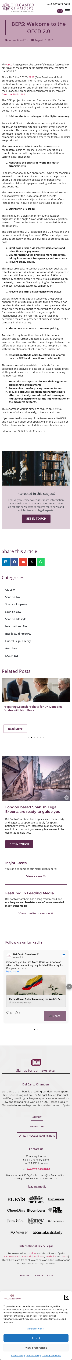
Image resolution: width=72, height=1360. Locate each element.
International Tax (18, 40)
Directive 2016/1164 (13, 94)
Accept (36, 1338)
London (31, 1253)
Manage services (35, 1328)
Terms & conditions (51, 1355)
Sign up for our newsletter (36, 1070)
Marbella (50, 1256)
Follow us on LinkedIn (23, 942)
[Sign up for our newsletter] (36, 1062)
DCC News (11, 655)
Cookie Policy (18, 1355)
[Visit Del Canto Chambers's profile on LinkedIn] (9, 955)
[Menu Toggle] (67, 10)
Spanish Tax (12, 597)
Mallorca (39, 1256)
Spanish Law (13, 611)
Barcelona (9, 1256)
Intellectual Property (18, 633)
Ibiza (20, 1256)
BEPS (31, 77)
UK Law (10, 589)
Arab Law (11, 648)
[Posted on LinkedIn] (64, 956)
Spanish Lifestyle (15, 619)
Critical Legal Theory (18, 641)
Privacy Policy (34, 1355)
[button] (67, 1297)
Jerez (65, 1256)
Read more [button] (12, 971)
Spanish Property (16, 604)
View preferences (36, 1347)
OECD (9, 64)
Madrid (28, 1256)
